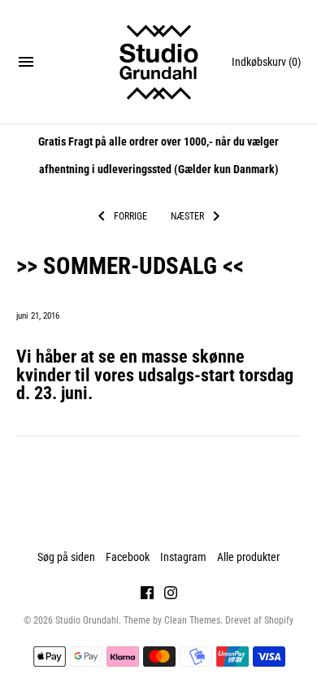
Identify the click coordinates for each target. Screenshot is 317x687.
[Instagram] (170, 594)
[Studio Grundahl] (159, 62)
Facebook (128, 556)
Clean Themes (192, 620)
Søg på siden (66, 556)
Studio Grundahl (87, 620)
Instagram (183, 556)
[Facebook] (147, 594)
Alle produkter (248, 556)
